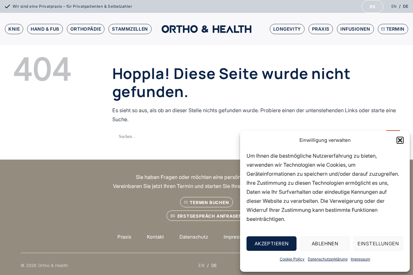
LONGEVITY (287, 29)
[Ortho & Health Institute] (206, 29)
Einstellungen (378, 244)
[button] (400, 140)
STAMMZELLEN (130, 29)
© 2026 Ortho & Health (44, 265)
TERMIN (395, 29)
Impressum (360, 259)
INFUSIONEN (355, 29)
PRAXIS (320, 29)
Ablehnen (325, 244)
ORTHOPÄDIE (85, 29)
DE (405, 6)
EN (394, 6)
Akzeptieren (272, 244)
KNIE (14, 29)
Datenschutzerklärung (328, 259)
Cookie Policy (292, 259)
